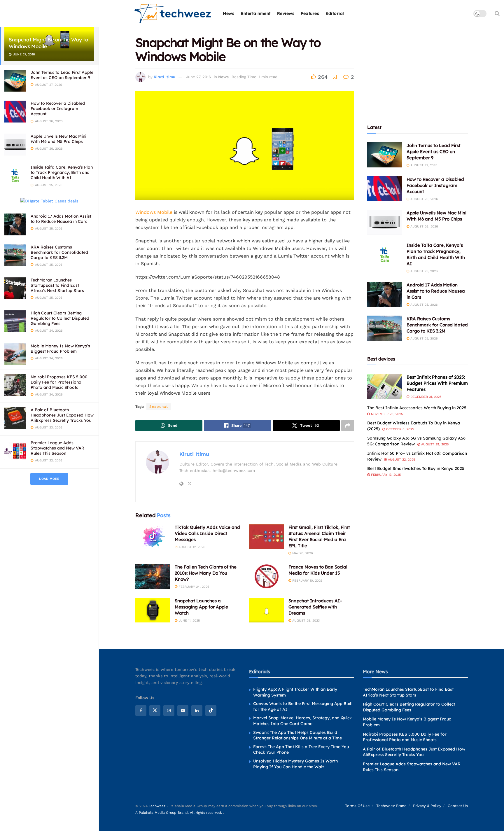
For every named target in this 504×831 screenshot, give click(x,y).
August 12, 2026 (191, 547)
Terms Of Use (357, 806)
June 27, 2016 (198, 77)
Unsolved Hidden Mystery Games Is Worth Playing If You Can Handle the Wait (295, 763)
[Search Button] (497, 13)
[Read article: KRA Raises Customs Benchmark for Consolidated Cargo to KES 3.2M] (384, 328)
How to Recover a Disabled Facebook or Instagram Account (58, 108)
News (228, 13)
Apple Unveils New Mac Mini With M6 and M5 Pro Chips (58, 139)
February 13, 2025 (385, 475)
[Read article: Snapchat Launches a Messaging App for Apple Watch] (152, 610)
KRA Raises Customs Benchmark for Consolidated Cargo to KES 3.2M (59, 252)
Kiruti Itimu (164, 77)
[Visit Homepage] (173, 13)
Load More (49, 479)
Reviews (286, 13)
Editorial (335, 13)
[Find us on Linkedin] (196, 710)
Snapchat (158, 407)
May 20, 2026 (302, 553)
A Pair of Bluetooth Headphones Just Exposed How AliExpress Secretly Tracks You (62, 415)
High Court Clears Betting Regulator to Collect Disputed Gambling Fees (60, 318)
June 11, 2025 (188, 620)
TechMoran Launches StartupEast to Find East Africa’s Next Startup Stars (57, 285)
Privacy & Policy (427, 806)
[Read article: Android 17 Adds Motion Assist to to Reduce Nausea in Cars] (384, 294)
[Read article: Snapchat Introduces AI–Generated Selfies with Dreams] (266, 610)
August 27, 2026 (423, 165)
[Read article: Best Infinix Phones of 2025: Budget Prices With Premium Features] (384, 386)
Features (310, 13)
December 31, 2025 (425, 397)
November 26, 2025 (386, 414)
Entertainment (256, 13)
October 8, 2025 (399, 429)
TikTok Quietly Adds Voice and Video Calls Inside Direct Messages (207, 533)
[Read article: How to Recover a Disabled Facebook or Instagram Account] (384, 188)
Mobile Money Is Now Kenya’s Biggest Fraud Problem (60, 348)
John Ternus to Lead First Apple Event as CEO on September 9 (62, 75)
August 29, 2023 (305, 620)
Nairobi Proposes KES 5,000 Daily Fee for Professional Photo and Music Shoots (59, 382)
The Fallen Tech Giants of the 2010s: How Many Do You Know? (206, 573)
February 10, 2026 (307, 580)
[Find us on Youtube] (182, 710)
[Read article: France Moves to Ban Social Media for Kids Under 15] (266, 576)
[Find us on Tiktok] (210, 710)
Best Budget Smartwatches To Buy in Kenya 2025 (415, 468)
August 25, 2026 (423, 271)
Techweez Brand (391, 806)
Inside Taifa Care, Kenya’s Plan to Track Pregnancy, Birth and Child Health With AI (62, 172)
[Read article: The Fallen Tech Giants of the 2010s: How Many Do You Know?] (152, 576)
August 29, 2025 (434, 444)
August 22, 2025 (401, 459)
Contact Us (458, 806)
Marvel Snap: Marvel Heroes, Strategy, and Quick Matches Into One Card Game (302, 720)
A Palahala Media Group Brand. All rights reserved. (179, 813)
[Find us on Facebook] (140, 710)
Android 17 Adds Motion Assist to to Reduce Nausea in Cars (61, 219)
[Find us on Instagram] (168, 710)
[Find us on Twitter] (154, 710)
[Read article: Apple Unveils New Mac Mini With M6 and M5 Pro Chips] (384, 222)
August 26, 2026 (423, 199)
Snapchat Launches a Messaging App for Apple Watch (201, 607)
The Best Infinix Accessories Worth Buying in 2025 (416, 407)
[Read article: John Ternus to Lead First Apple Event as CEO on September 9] (384, 154)
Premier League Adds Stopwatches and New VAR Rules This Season (57, 448)
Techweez (157, 806)
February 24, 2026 (193, 587)
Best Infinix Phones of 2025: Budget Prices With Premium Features (437, 383)
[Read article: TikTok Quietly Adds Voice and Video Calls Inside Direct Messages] (152, 536)
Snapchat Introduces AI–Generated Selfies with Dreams (315, 607)
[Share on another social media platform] (347, 425)
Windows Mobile (153, 212)
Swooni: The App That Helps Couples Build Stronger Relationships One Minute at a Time (297, 735)
